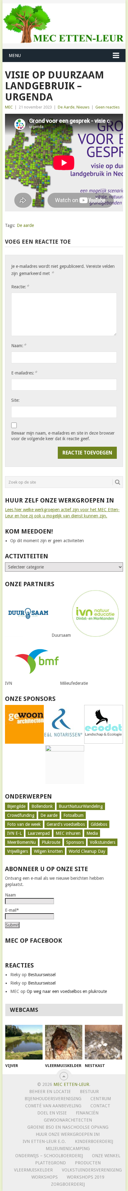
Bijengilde (16, 806)
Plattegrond (50, 1162)
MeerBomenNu (21, 842)
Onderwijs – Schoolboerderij (49, 1155)
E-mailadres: (24, 373)
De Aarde (66, 107)
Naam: (18, 345)
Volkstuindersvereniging (92, 1169)
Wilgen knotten (48, 851)
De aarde (25, 225)
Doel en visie (52, 1112)
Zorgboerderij (68, 1184)
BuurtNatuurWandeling (81, 806)
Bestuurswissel (42, 974)
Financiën (87, 1112)
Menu (15, 55)
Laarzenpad (39, 833)
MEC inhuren (68, 833)
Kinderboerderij (94, 1141)
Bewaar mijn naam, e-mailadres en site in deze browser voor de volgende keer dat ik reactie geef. (63, 436)
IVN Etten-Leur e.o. (44, 1141)
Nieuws (82, 107)
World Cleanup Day (87, 851)
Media (92, 833)
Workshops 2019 (85, 1177)
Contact (100, 1105)
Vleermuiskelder (33, 1169)
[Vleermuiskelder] (63, 1042)
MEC (9, 107)
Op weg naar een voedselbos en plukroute (67, 991)
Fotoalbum (73, 815)
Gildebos (99, 824)
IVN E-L (14, 833)
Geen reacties (107, 107)
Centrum (100, 1098)
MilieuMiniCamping (68, 1148)
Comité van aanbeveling (53, 1105)
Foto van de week (24, 824)
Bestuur (89, 1091)
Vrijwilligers (17, 851)
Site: (15, 400)
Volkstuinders (102, 842)
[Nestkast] (103, 1042)
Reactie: (20, 287)
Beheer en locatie (50, 1091)
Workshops (44, 1177)
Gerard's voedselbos (66, 824)
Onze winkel (106, 1155)
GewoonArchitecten (68, 1120)
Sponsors (75, 842)
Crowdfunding (20, 815)
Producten (88, 1162)
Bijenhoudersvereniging (53, 1098)
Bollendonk (42, 806)
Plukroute (51, 842)
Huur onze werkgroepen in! (68, 1134)
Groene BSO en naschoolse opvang (67, 1127)
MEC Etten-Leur (71, 1084)
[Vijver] (24, 1042)
